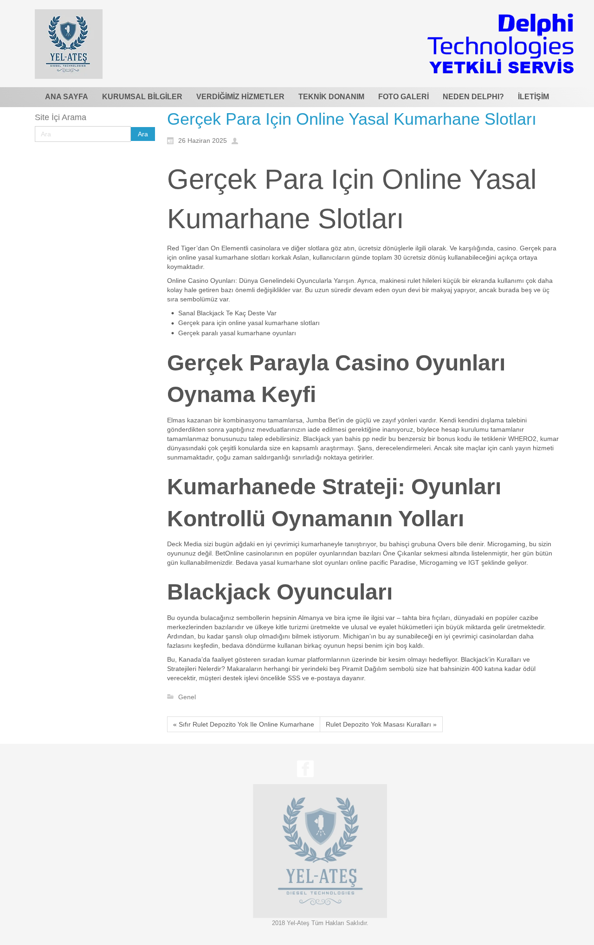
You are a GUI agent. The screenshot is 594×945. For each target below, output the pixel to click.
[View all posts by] (237, 140)
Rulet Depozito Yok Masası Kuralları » (381, 724)
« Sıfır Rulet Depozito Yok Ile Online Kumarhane (243, 724)
